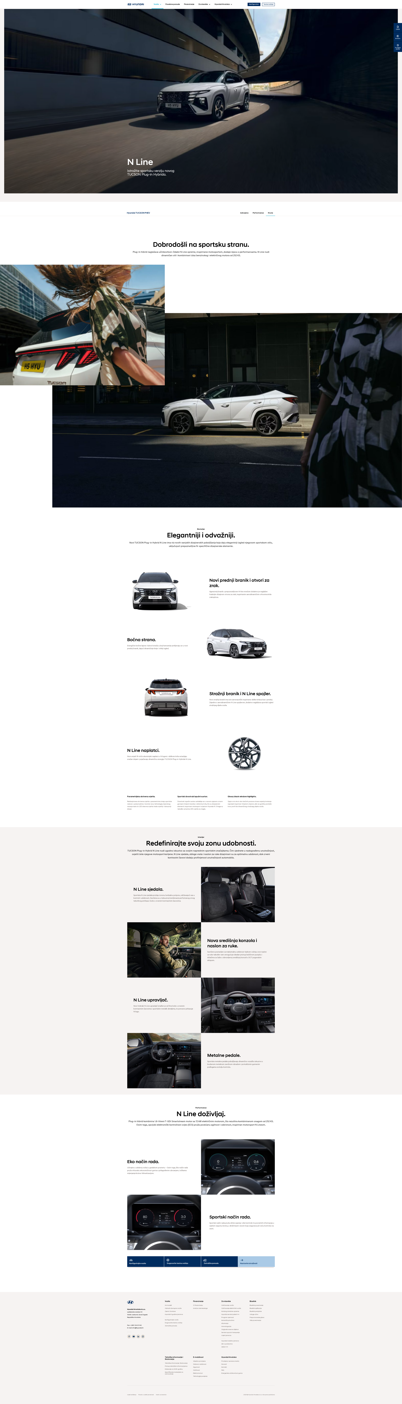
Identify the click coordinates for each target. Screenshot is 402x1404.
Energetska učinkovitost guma (231, 1373)
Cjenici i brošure (170, 1311)
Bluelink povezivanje (256, 1305)
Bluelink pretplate (256, 1311)
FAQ (222, 1370)
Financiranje (189, 4)
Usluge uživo (254, 1314)
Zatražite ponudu (171, 1326)
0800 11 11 (224, 1347)
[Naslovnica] (135, 4)
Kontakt (224, 1367)
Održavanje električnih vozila (231, 1308)
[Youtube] (134, 1336)
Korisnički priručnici (227, 1320)
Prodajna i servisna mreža (230, 1361)
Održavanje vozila (227, 1305)
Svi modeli (168, 1305)
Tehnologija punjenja (200, 1376)
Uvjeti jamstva (226, 1335)
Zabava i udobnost (199, 1364)
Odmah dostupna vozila (173, 1308)
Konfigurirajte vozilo (171, 1320)
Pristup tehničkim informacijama (176, 1366)
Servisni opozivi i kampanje (230, 1332)
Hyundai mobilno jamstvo (230, 1341)
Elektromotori (198, 1373)
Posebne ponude (173, 4)
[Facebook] (129, 1336)
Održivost (196, 1370)
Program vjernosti (227, 1317)
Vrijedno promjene (199, 1361)
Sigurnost (196, 1367)
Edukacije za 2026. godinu (174, 1369)
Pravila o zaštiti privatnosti (146, 1394)
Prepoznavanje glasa (257, 1317)
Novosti (224, 1364)
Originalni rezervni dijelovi (230, 1329)
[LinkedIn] (138, 1336)
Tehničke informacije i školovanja (176, 1363)
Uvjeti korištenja (131, 1394)
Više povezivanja (255, 1320)
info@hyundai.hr (138, 1328)
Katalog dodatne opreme (230, 1311)
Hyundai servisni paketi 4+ (230, 1314)
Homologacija (226, 1326)
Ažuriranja (224, 1323)
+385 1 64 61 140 (136, 1325)
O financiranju (198, 1305)
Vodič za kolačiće (161, 1394)
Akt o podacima (227, 1344)
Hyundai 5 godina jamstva (174, 1314)
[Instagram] (143, 1336)
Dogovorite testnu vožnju (173, 1323)
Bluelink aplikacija (256, 1308)
